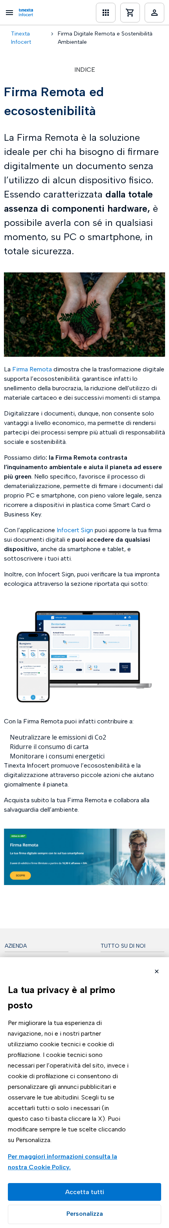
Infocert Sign (75, 530)
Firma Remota (32, 369)
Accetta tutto (84, 1192)
